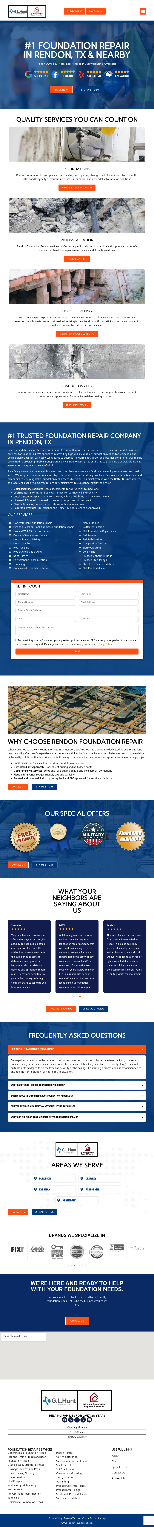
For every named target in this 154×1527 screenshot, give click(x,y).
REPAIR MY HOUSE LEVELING (77, 333)
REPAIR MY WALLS (77, 404)
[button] (143, 11)
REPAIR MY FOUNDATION (77, 187)
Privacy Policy (104, 644)
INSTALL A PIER (77, 258)
